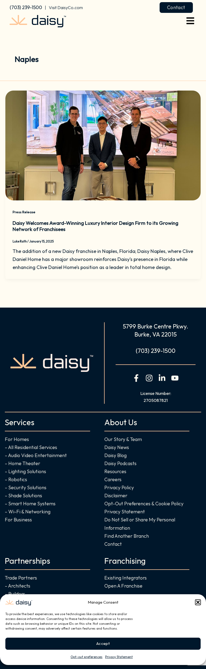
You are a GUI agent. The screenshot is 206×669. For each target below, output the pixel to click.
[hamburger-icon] (190, 21)
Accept (103, 643)
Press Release (24, 212)
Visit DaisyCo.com (66, 7)
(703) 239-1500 (26, 7)
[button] (198, 602)
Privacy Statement (119, 657)
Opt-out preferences (86, 657)
